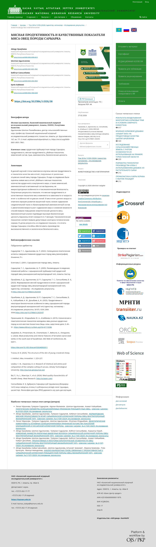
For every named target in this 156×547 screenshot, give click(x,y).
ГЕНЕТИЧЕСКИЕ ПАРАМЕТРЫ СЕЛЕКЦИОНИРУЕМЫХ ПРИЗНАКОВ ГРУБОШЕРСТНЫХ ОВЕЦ (53, 409)
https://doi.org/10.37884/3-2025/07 (29, 312)
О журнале (31, 17)
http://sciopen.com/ (44, 378)
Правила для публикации (129, 69)
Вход (147, 2)
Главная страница (15, 17)
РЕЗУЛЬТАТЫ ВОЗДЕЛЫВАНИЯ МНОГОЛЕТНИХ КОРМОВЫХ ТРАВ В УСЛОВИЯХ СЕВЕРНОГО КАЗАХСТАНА (130, 121)
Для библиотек (121, 408)
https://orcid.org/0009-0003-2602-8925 (26, 81)
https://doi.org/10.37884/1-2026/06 (34, 101)
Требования (123, 84)
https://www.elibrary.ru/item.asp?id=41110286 (33, 327)
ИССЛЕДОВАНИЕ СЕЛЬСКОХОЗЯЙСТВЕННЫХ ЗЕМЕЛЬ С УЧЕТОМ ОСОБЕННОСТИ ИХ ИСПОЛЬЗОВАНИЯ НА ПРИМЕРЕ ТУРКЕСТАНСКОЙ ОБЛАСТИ (129, 150)
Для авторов (120, 405)
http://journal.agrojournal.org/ (32, 370)
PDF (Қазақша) (87, 99)
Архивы (23, 25)
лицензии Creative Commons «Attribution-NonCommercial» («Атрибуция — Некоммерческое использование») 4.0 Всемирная (93, 201)
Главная (14, 25)
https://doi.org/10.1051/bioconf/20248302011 (29, 347)
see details (83, 224)
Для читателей (121, 401)
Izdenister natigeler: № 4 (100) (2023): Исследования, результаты (64, 418)
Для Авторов (59, 17)
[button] (84, 231)
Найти (144, 17)
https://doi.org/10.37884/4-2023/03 (26, 292)
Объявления (76, 17)
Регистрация (137, 2)
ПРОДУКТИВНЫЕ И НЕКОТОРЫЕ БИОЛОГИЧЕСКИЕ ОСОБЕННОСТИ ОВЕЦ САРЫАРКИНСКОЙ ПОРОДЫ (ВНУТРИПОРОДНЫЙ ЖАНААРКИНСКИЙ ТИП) (54, 441)
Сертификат (123, 54)
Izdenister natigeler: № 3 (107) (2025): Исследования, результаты (59, 454)
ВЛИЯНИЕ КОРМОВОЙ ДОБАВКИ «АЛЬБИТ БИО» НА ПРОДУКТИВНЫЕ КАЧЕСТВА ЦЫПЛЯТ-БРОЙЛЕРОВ (129, 135)
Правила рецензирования (130, 76)
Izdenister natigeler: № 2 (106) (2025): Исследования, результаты (81, 436)
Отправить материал (127, 46)
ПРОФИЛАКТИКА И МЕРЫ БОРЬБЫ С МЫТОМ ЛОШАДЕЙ (130, 177)
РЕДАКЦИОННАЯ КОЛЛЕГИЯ (130, 61)
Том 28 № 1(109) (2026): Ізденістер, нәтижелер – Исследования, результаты (56, 25)
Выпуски (45, 17)
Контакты (89, 17)
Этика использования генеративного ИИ (128, 92)
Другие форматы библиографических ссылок (90, 145)
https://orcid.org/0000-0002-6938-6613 (26, 57)
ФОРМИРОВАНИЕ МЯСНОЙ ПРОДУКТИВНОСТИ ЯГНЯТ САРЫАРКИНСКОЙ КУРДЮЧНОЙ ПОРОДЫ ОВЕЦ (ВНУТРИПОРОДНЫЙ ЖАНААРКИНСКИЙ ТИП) (60, 416)
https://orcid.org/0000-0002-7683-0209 (26, 93)
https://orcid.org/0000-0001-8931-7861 (26, 69)
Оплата (122, 101)
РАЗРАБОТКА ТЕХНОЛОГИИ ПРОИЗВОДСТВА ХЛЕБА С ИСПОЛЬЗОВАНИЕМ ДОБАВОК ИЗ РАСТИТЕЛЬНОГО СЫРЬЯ (130, 166)
